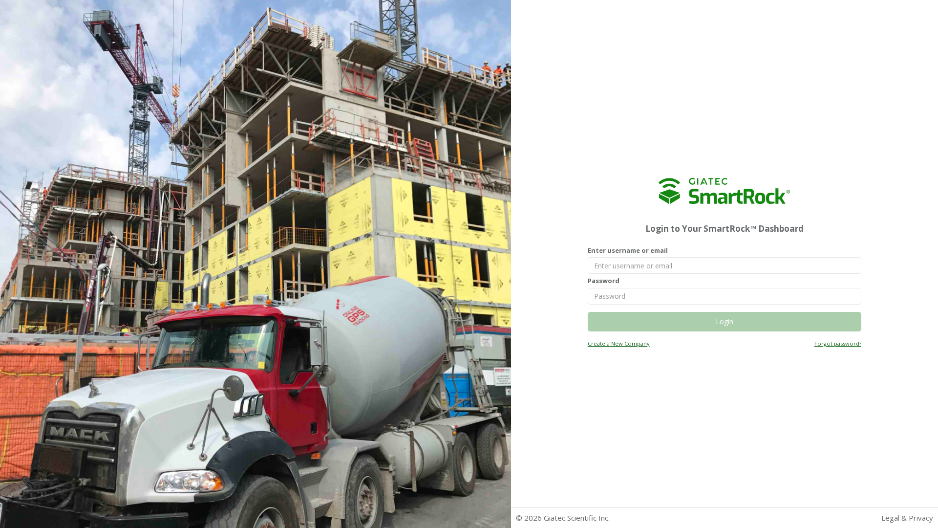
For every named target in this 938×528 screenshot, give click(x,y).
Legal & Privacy (907, 518)
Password (603, 280)
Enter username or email (628, 250)
